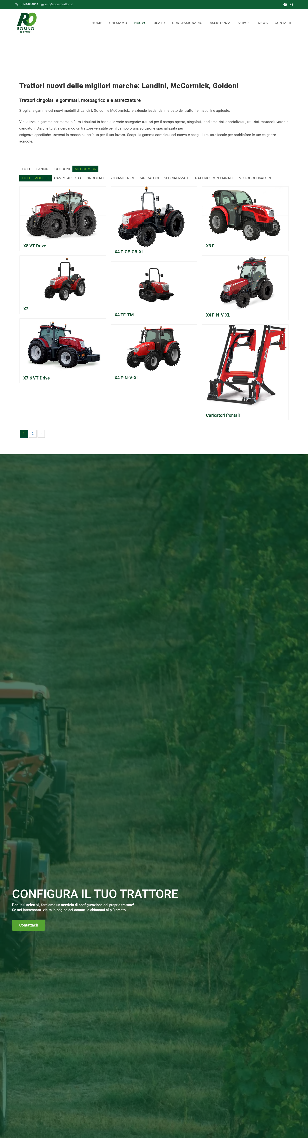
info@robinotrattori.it (59, 4)
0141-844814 (29, 4)
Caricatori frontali (223, 415)
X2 (25, 308)
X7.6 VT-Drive (36, 377)
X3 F (210, 245)
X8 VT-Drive (34, 245)
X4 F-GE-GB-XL (129, 251)
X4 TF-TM (124, 314)
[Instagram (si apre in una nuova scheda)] (290, 4)
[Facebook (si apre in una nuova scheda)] (285, 4)
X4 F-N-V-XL (218, 314)
